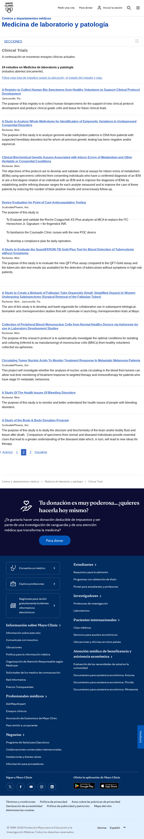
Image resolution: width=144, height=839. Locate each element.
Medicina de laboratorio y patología (55, 24)
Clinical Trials (95, 481)
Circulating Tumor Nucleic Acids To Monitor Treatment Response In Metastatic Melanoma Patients (71, 360)
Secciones (13, 41)
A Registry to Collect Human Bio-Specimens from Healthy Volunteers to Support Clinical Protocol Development (71, 91)
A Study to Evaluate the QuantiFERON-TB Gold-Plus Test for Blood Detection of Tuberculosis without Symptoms (68, 251)
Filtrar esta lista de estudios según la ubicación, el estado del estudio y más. (52, 77)
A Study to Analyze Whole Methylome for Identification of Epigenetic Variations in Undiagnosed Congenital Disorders (69, 123)
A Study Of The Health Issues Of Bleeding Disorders (39, 392)
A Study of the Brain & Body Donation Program (35, 420)
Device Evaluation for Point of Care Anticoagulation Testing (44, 202)
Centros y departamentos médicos (26, 18)
